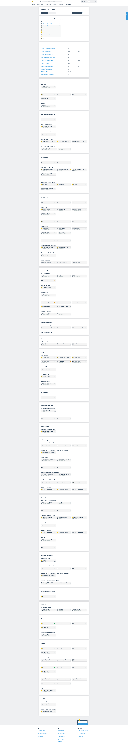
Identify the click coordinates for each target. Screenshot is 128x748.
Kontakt (79, 738)
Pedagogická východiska (42, 733)
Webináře (60, 741)
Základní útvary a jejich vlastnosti (49, 34)
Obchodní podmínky (81, 733)
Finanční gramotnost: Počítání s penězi (47, 74)
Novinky (39, 738)
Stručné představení (41, 730)
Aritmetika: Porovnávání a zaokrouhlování (48, 48)
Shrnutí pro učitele (61, 736)
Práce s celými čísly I (47, 27)
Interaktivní (48, 4)
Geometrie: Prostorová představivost (47, 60)
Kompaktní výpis (44, 12)
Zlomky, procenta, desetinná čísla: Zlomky (48, 57)
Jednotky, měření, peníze (47, 36)
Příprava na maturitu (61, 733)
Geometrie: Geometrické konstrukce (47, 66)
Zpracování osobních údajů (83, 735)
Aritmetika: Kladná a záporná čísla (46, 54)
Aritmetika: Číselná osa (45, 55)
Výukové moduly (61, 730)
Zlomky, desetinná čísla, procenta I (49, 29)
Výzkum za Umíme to (42, 735)
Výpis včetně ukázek (52, 12)
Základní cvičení (40, 4)
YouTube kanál (40, 736)
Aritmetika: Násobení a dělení (46, 51)
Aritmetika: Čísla (43, 46)
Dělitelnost (44, 38)
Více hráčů (61, 4)
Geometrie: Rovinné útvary (45, 63)
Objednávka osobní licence (83, 730)
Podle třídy (68, 4)
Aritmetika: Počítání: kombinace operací (47, 52)
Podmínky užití (80, 736)
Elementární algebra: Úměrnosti (46, 69)
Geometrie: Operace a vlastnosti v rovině (48, 68)
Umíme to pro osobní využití (63, 738)
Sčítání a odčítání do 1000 (47, 23)
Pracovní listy (60, 735)
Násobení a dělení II (46, 25)
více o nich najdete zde (69, 19)
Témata (33, 4)
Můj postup (83, 1)
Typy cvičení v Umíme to (62, 739)
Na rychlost (54, 4)
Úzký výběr (85, 12)
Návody (59, 742)
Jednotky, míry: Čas (44, 71)
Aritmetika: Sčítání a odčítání (46, 49)
